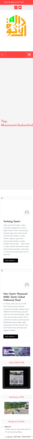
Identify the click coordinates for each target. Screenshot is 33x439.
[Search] (2, 54)
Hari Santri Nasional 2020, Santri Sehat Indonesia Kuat (15, 297)
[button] (12, 381)
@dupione (8, 427)
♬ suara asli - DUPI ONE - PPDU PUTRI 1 (18, 437)
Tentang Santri (11, 221)
